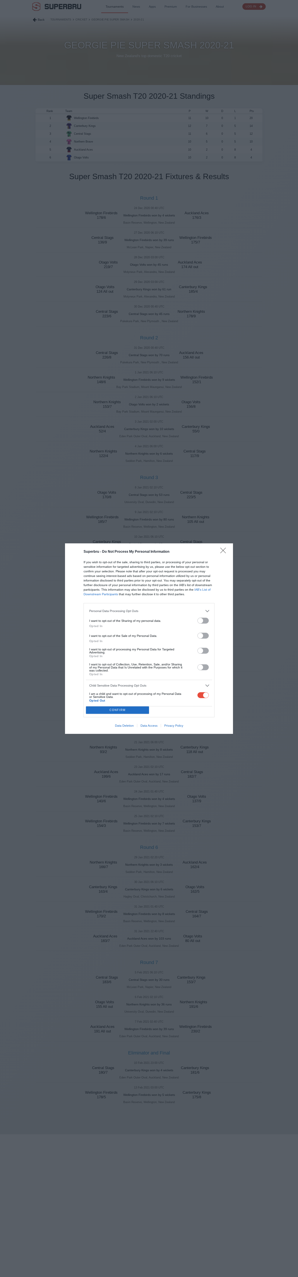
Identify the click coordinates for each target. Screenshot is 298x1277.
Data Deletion (124, 725)
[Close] (224, 552)
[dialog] (149, 638)
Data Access (149, 725)
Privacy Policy (173, 725)
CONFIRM (118, 710)
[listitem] (149, 611)
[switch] (203, 621)
